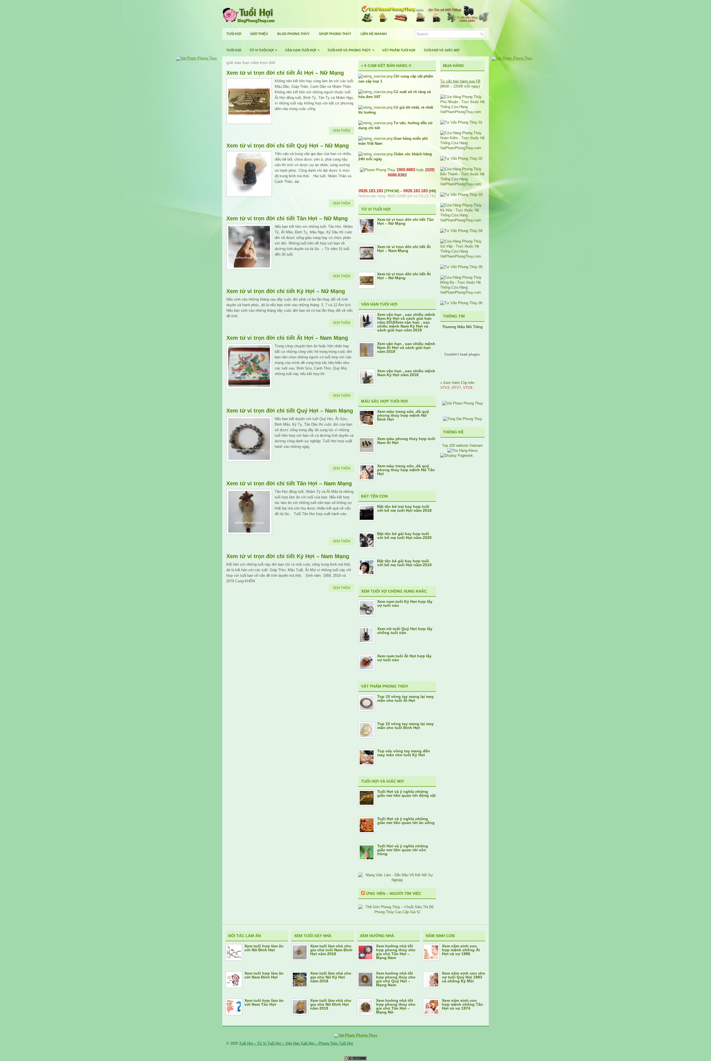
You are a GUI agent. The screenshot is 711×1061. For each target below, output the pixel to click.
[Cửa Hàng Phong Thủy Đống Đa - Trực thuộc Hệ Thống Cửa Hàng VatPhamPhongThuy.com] (462, 292)
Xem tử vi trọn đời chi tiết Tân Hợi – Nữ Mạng (287, 218)
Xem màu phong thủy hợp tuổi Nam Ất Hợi (406, 440)
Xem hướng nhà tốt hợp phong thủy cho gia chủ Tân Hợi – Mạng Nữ (395, 1006)
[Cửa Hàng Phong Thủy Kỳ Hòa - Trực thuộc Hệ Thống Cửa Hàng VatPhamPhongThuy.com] (462, 220)
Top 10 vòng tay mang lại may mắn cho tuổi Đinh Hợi (405, 726)
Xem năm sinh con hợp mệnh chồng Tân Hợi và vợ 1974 (462, 1004)
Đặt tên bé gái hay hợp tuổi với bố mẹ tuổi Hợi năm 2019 (404, 563)
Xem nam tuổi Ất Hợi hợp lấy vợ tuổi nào (404, 658)
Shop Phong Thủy (335, 34)
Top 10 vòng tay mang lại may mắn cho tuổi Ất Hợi (405, 698)
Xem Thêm (341, 131)
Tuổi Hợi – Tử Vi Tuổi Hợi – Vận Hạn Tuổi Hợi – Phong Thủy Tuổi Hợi (296, 1043)
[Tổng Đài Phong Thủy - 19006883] (462, 419)
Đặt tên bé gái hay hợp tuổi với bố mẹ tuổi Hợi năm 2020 (404, 535)
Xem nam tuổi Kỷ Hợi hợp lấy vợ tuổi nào (404, 603)
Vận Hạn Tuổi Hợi (302, 50)
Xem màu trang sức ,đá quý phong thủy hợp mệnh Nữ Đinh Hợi (403, 415)
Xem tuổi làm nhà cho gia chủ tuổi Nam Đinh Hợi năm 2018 (331, 950)
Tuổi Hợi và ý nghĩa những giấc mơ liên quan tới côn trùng (402, 850)
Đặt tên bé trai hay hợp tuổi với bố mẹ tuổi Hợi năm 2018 (404, 508)
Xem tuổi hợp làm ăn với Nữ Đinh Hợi (264, 948)
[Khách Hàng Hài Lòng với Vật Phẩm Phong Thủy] (462, 403)
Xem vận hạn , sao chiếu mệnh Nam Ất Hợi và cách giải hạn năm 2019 (406, 347)
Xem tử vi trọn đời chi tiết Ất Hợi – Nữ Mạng (285, 73)
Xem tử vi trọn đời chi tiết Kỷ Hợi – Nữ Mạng (285, 291)
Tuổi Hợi (233, 34)
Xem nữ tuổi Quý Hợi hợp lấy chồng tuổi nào (404, 630)
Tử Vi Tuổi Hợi (263, 50)
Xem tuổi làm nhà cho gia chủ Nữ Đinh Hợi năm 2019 (330, 1004)
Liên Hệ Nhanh (373, 34)
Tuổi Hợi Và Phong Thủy (350, 50)
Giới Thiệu (259, 34)
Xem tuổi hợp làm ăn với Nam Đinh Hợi (264, 975)
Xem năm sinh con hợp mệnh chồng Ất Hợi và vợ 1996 (461, 950)
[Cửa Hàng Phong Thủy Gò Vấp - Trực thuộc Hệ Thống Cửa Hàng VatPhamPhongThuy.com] (462, 256)
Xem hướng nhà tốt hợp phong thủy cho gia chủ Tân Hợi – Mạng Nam (395, 952)
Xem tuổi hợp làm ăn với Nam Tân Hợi (264, 1002)
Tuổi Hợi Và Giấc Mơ (441, 50)
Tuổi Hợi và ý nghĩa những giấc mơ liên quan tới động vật (406, 793)
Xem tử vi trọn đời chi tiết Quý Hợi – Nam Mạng (289, 411)
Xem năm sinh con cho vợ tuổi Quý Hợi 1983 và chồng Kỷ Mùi (463, 977)
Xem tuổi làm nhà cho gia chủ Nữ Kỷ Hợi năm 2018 (330, 977)
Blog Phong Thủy (293, 34)
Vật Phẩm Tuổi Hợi (398, 50)
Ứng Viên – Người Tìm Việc (393, 893)
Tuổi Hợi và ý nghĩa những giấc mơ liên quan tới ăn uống (406, 821)
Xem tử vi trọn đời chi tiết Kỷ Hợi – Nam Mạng (287, 556)
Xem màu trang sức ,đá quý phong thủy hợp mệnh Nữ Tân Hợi (406, 470)
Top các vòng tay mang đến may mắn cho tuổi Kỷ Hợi (403, 753)
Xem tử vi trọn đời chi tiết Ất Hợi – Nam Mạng (287, 338)
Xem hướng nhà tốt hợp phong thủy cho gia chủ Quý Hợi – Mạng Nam (395, 979)
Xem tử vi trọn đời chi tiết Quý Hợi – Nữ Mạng (287, 146)
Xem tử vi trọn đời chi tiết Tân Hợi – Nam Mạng (289, 483)
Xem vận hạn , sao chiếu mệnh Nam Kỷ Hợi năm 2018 (406, 373)
